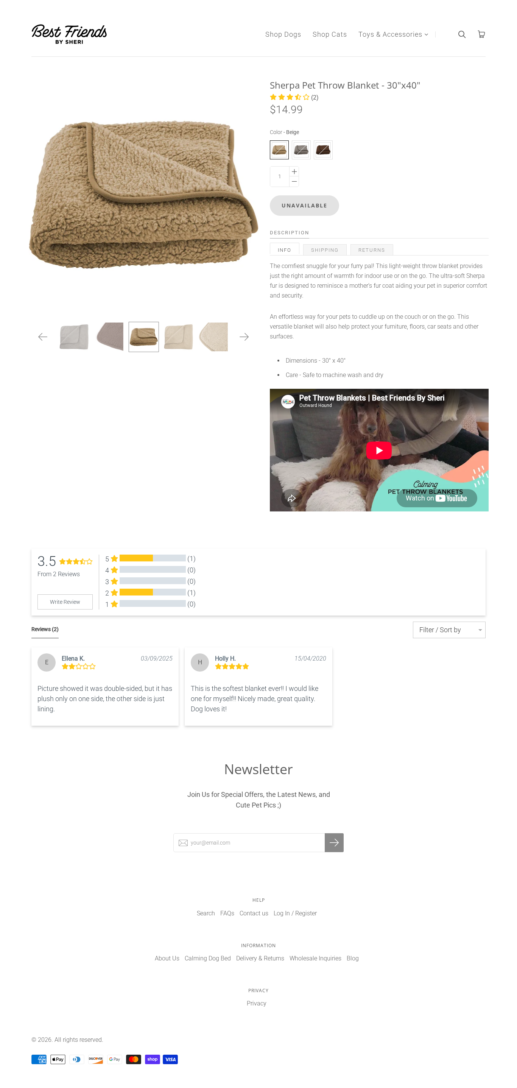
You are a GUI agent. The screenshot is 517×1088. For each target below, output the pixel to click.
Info (284, 250)
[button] (294, 97)
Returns (371, 250)
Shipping (325, 250)
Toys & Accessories (390, 34)
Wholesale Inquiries (315, 958)
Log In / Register (295, 913)
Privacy (256, 1003)
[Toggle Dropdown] (426, 34)
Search (206, 913)
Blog (353, 958)
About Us (167, 958)
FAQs (227, 913)
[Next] (244, 337)
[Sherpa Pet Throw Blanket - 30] (143, 337)
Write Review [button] (65, 602)
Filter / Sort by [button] (440, 630)
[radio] (279, 149)
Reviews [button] (45, 629)
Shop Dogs (283, 34)
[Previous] (43, 337)
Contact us (254, 913)
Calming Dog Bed (208, 958)
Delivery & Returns (260, 958)
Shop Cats (330, 34)
